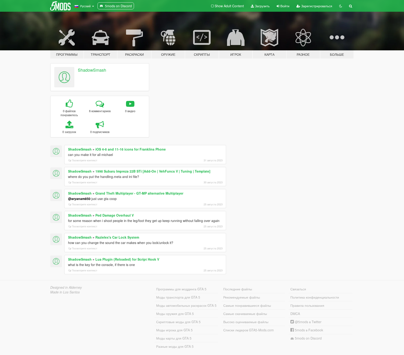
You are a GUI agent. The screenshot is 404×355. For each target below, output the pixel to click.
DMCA (295, 313)
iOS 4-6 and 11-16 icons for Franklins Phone (130, 149)
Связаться (298, 289)
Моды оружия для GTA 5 (175, 313)
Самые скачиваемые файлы (245, 313)
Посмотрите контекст (84, 160)
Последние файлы (237, 289)
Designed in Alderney (66, 287)
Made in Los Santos (65, 292)
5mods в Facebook (308, 330)
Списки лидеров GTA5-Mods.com (248, 330)
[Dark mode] (341, 6)
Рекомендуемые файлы (241, 297)
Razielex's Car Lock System (117, 237)
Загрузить (262, 6)
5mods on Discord (308, 338)
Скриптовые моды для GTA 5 (178, 321)
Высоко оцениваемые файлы (245, 321)
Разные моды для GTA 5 (175, 346)
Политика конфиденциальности (314, 297)
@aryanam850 (79, 198)
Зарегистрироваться (316, 6)
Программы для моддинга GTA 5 (181, 289)
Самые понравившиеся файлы (247, 305)
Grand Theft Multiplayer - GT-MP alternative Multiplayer (139, 193)
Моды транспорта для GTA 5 (178, 297)
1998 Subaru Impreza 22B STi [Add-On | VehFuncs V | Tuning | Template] (152, 171)
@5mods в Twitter (307, 321)
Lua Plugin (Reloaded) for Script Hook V (127, 259)
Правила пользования (307, 305)
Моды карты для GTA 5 (173, 338)
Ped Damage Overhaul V (114, 215)
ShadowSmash (92, 70)
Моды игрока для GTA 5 (174, 330)
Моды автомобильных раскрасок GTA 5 (186, 305)
